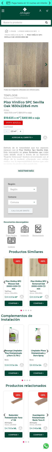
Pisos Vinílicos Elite (14, 35)
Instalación (25, 235)
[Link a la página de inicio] (6, 31)
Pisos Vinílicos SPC (28, 31)
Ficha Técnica (11, 235)
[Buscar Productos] (47, 22)
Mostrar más (26, 170)
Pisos (13, 31)
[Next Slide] (49, 3)
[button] (4, 282)
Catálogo (11, 247)
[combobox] (26, 22)
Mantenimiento (38, 235)
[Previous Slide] (2, 3)
